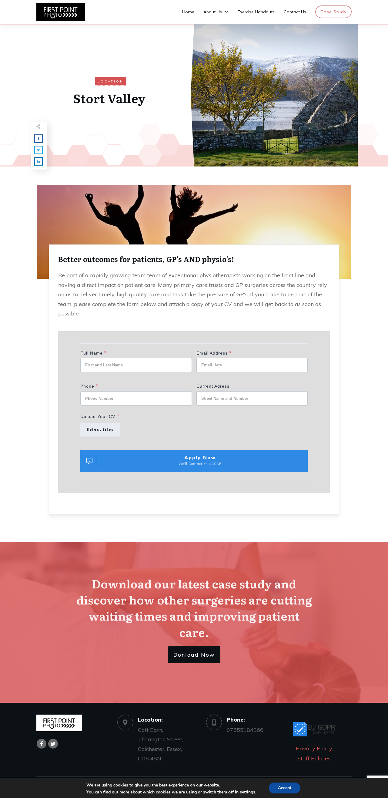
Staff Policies (313, 758)
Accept (284, 788)
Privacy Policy (314, 748)
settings (247, 792)
